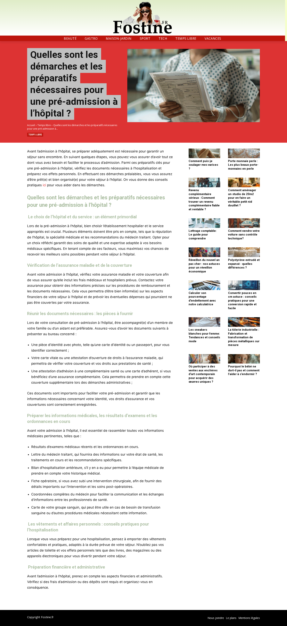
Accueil (31, 125)
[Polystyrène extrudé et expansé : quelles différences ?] (244, 252)
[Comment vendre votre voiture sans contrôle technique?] (244, 223)
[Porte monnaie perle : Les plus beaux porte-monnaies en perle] (244, 153)
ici (44, 185)
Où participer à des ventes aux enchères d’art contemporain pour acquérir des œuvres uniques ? (203, 374)
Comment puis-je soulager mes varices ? (203, 164)
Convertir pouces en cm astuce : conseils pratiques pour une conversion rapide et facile (242, 300)
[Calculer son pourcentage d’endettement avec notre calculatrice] (204, 285)
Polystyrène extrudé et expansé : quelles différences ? (244, 263)
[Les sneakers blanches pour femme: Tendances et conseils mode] (204, 322)
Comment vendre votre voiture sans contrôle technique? (244, 234)
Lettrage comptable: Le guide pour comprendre (203, 234)
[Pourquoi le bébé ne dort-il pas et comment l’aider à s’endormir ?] (244, 359)
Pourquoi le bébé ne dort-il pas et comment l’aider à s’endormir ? (243, 370)
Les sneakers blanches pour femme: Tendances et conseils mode (204, 335)
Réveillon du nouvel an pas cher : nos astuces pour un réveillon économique (204, 265)
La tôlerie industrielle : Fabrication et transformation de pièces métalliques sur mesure (243, 337)
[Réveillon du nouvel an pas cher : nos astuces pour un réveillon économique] (204, 252)
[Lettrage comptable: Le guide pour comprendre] (204, 223)
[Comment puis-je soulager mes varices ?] (204, 153)
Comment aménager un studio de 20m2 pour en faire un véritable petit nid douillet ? (242, 197)
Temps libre (44, 125)
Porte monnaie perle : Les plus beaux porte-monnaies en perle (243, 164)
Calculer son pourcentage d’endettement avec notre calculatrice (202, 298)
